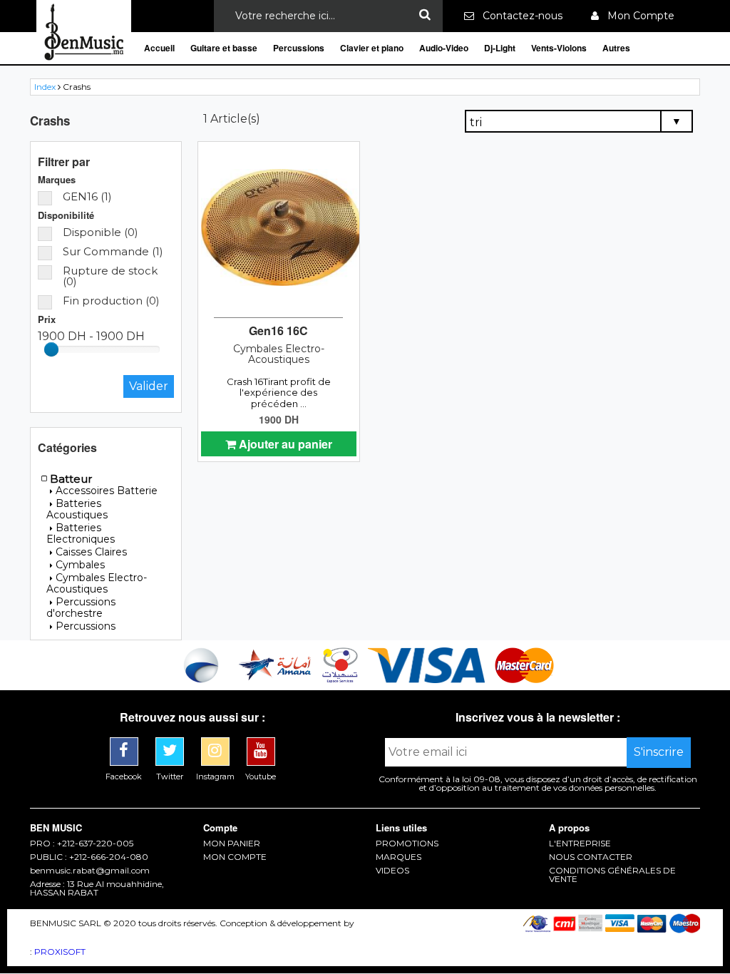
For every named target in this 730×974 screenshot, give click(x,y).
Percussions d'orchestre (80, 607)
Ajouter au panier (284, 444)
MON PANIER (231, 843)
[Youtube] (261, 742)
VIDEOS (392, 870)
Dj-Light (499, 47)
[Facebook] (125, 742)
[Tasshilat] (341, 679)
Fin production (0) (111, 300)
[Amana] (275, 679)
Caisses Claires (91, 551)
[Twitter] (171, 742)
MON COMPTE (235, 857)
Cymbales (80, 564)
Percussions (298, 47)
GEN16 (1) (87, 196)
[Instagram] (217, 742)
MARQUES (398, 857)
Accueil (159, 47)
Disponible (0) (100, 232)
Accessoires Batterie (107, 490)
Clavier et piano (371, 47)
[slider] (51, 349)
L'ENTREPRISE (580, 843)
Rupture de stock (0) (110, 276)
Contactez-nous (518, 15)
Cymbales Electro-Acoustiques (96, 583)
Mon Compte (636, 15)
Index (45, 86)
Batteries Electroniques (80, 533)
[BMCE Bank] (202, 679)
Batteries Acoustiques (77, 509)
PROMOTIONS (407, 843)
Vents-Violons (559, 47)
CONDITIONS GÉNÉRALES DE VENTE (612, 874)
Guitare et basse (223, 47)
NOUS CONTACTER (590, 857)
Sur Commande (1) (113, 251)
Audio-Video (443, 47)
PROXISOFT (60, 951)
